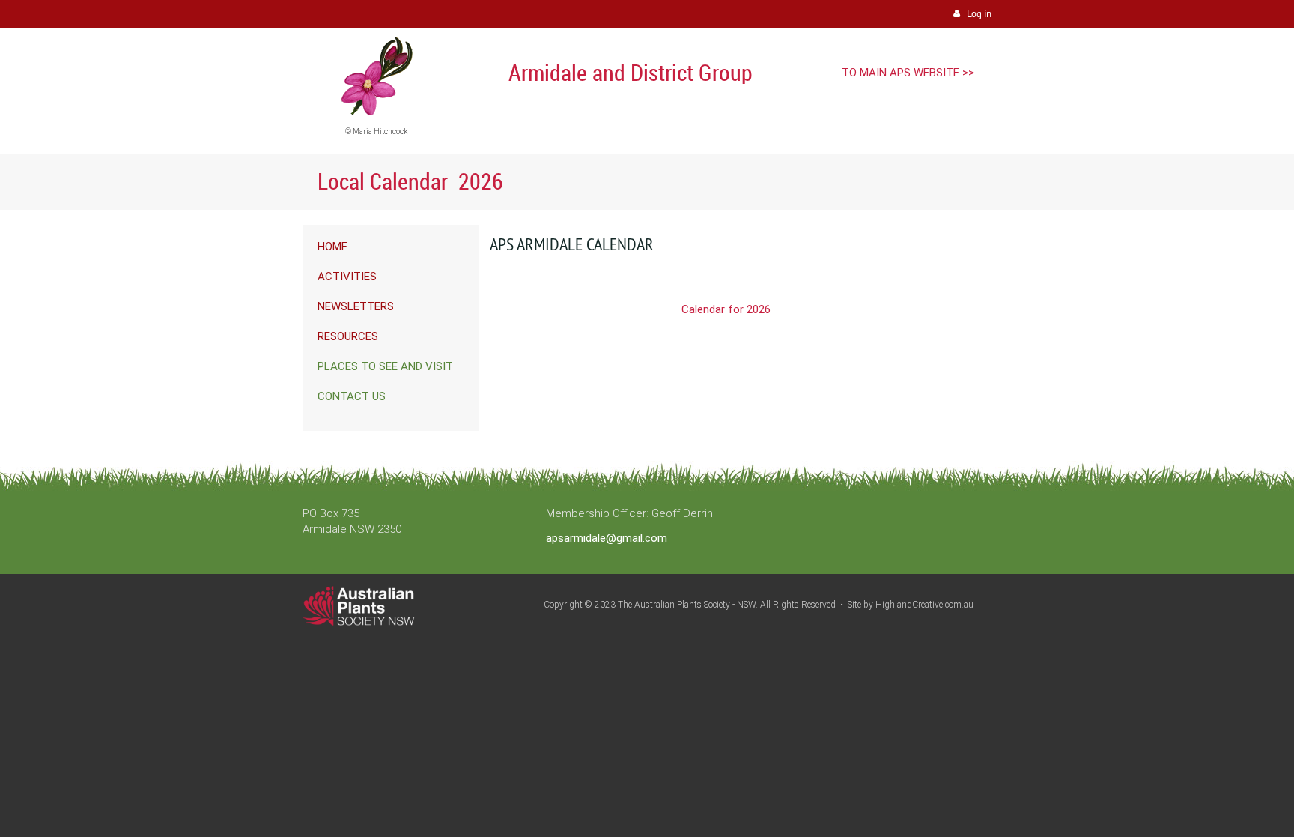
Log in (979, 13)
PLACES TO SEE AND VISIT (385, 366)
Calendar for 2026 (726, 309)
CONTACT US (352, 396)
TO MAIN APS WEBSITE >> (908, 72)
